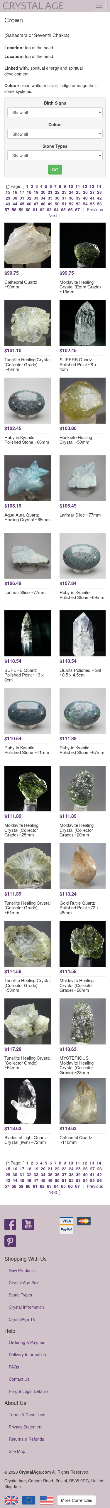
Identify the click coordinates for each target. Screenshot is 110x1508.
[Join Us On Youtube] (28, 1225)
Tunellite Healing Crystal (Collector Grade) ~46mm (27, 364)
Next (52, 215)
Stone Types (55, 146)
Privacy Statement (26, 1427)
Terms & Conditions (27, 1414)
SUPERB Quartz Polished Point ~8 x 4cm (78, 364)
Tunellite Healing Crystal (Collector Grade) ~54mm (27, 1062)
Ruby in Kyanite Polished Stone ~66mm (26, 439)
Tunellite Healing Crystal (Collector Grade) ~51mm (27, 907)
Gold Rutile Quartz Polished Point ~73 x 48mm (79, 907)
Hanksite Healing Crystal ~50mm (76, 439)
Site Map (17, 1451)
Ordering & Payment (28, 1342)
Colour (55, 124)
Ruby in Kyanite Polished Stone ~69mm (82, 594)
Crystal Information (26, 1307)
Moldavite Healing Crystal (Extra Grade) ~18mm (80, 287)
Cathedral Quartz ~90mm (20, 284)
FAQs (14, 1367)
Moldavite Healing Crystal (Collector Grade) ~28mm (77, 985)
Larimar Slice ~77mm (80, 515)
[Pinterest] (10, 1241)
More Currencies (76, 1500)
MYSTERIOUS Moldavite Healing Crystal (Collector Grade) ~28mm (77, 1065)
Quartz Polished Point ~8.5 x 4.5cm (80, 672)
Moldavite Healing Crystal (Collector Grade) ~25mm (21, 830)
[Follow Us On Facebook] (10, 1225)
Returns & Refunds (26, 1439)
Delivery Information (27, 1354)
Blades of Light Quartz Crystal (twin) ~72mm (25, 1139)
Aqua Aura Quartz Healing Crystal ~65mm (27, 517)
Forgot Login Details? (29, 1391)
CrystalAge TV (22, 1319)
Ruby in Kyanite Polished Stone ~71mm (26, 749)
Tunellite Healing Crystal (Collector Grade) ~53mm (27, 985)
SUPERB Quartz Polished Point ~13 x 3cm (24, 675)
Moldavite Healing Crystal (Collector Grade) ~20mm (77, 830)
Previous (95, 209)
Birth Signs (55, 103)
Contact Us (19, 1379)
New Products (22, 1270)
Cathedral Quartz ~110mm (76, 1139)
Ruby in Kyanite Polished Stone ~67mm (82, 749)
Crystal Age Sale (24, 1282)
